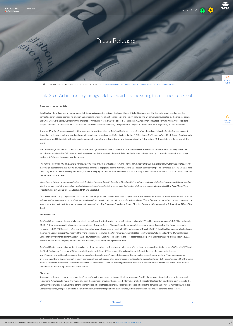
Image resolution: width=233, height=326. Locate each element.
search (192, 10)
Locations (196, 10)
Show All (116, 302)
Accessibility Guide (210, 10)
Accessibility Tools (202, 10)
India (85, 84)
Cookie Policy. (135, 322)
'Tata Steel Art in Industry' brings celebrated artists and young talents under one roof (139, 84)
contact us (187, 10)
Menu (32, 8)
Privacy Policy (121, 322)
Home (183, 10)
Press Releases (71, 84)
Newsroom (55, 84)
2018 (95, 84)
